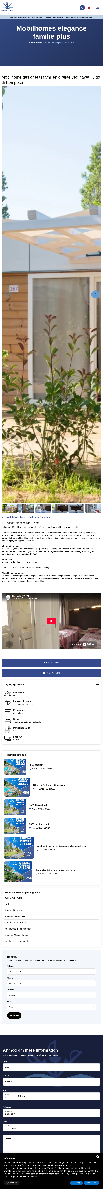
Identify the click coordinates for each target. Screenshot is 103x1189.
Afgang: (10, 978)
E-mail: (6, 1076)
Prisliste (53, 662)
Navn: (5, 1061)
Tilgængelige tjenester (14, 684)
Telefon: (6, 1090)
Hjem (31, 43)
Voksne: (10, 990)
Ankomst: (11, 966)
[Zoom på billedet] (51, 294)
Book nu (14, 1015)
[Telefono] (82, 7)
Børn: (9, 1002)
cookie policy (64, 1165)
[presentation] (8, 294)
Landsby (38, 43)
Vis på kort (53, 673)
